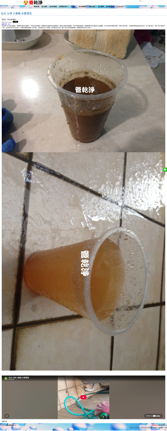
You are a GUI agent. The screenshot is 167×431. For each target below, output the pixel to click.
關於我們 (92, 6)
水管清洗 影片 (63, 6)
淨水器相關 (82, 6)
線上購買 (101, 6)
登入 (141, 1)
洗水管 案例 (53, 6)
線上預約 (44, 6)
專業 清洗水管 (9, 425)
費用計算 (36, 6)
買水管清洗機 (110, 6)
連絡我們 (155, 427)
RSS (166, 427)
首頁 (3, 19)
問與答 (73, 6)
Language (120, 6)
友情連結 (161, 427)
